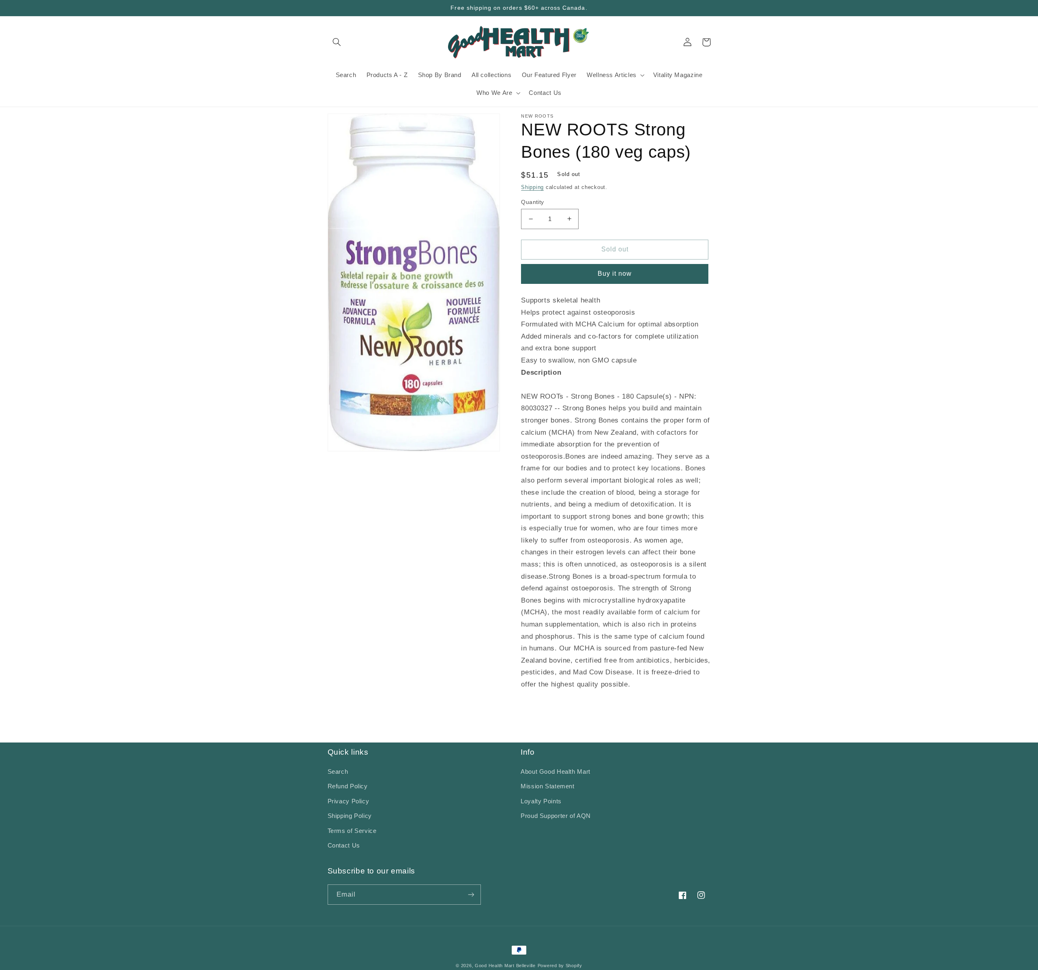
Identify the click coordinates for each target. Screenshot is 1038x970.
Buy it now (615, 273)
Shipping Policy (350, 816)
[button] (337, 42)
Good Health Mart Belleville (505, 965)
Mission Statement (548, 786)
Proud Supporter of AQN (556, 816)
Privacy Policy (348, 801)
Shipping (532, 187)
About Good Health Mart (555, 771)
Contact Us (344, 845)
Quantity (532, 202)
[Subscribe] (470, 894)
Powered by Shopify (560, 965)
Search (338, 771)
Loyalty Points (541, 801)
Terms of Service (352, 831)
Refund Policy (348, 786)
